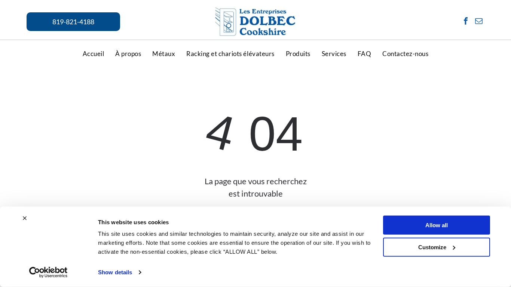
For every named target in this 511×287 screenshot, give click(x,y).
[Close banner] (25, 218)
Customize (432, 247)
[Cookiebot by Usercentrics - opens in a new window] (48, 272)
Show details (115, 272)
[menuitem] (93, 53)
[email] (478, 21)
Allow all (436, 225)
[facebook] (465, 21)
